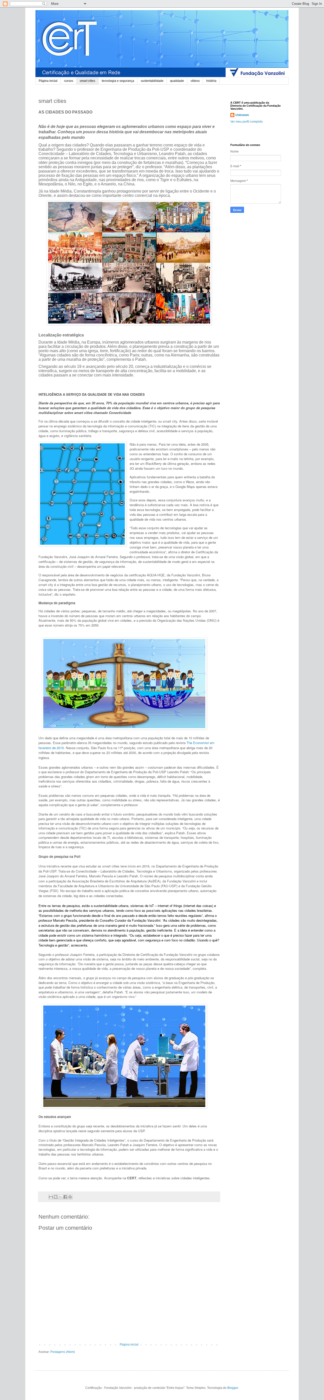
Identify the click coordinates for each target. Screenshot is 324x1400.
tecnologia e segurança (118, 81)
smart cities (87, 81)
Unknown (242, 115)
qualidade (177, 81)
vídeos (195, 81)
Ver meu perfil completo (246, 121)
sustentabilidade (152, 81)
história (211, 81)
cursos (68, 81)
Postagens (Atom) (62, 1352)
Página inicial (48, 81)
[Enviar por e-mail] (50, 1196)
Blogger (232, 1388)
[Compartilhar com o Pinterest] (70, 1196)
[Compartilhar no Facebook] (65, 1196)
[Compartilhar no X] (60, 1196)
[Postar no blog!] (55, 1196)
